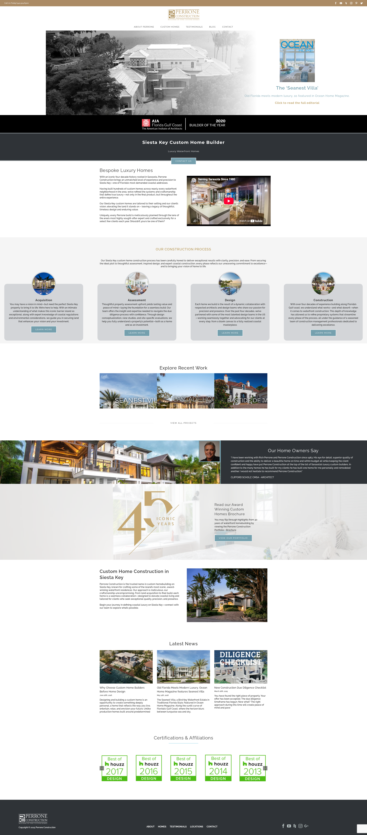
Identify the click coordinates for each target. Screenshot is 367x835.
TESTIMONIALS (178, 827)
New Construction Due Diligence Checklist (240, 687)
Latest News (183, 643)
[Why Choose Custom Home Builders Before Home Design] (126, 667)
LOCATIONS (196, 827)
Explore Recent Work (183, 368)
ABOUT (151, 827)
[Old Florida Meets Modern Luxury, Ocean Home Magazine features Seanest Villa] (183, 667)
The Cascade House (197, 399)
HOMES (162, 827)
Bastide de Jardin (255, 400)
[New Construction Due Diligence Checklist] (240, 667)
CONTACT (212, 827)
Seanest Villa (140, 400)
